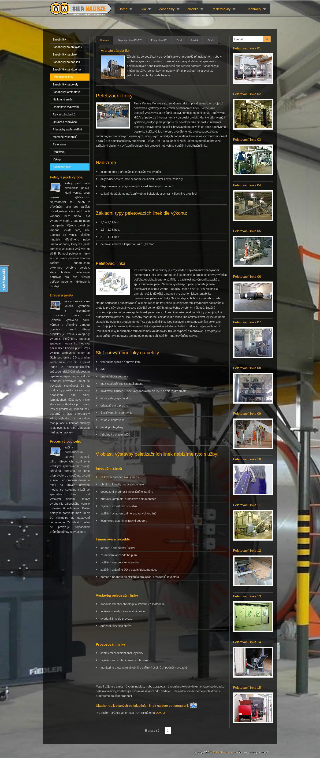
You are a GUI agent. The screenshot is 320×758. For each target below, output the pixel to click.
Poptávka (59, 152)
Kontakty (254, 9)
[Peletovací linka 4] (253, 220)
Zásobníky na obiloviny (67, 47)
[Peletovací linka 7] (253, 357)
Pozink (194, 40)
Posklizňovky (221, 9)
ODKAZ (160, 712)
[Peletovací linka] (253, 83)
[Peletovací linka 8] (253, 402)
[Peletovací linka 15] (253, 722)
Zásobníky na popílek (66, 62)
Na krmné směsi (63, 99)
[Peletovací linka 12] (253, 585)
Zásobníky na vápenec (67, 69)
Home (123, 9)
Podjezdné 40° (159, 40)
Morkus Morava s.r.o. (224, 752)
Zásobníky (167, 9)
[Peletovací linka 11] (253, 539)
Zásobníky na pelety (65, 84)
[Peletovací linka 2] (253, 128)
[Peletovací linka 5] (253, 265)
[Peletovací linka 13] (253, 631)
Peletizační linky (63, 77)
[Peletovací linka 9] (253, 448)
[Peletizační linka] (113, 116)
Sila (143, 9)
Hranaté (104, 40)
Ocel (179, 40)
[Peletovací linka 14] (253, 676)
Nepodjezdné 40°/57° (130, 40)
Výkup (57, 159)
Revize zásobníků (64, 114)
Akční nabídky (62, 167)
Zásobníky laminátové (67, 92)
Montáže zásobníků (65, 137)
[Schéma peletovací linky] (113, 283)
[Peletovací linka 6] (253, 311)
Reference (59, 144)
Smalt (211, 40)
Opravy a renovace (65, 122)
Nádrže (193, 9)
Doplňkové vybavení (66, 107)
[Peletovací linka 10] (253, 494)
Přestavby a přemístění (67, 129)
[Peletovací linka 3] (253, 174)
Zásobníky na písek (65, 54)
